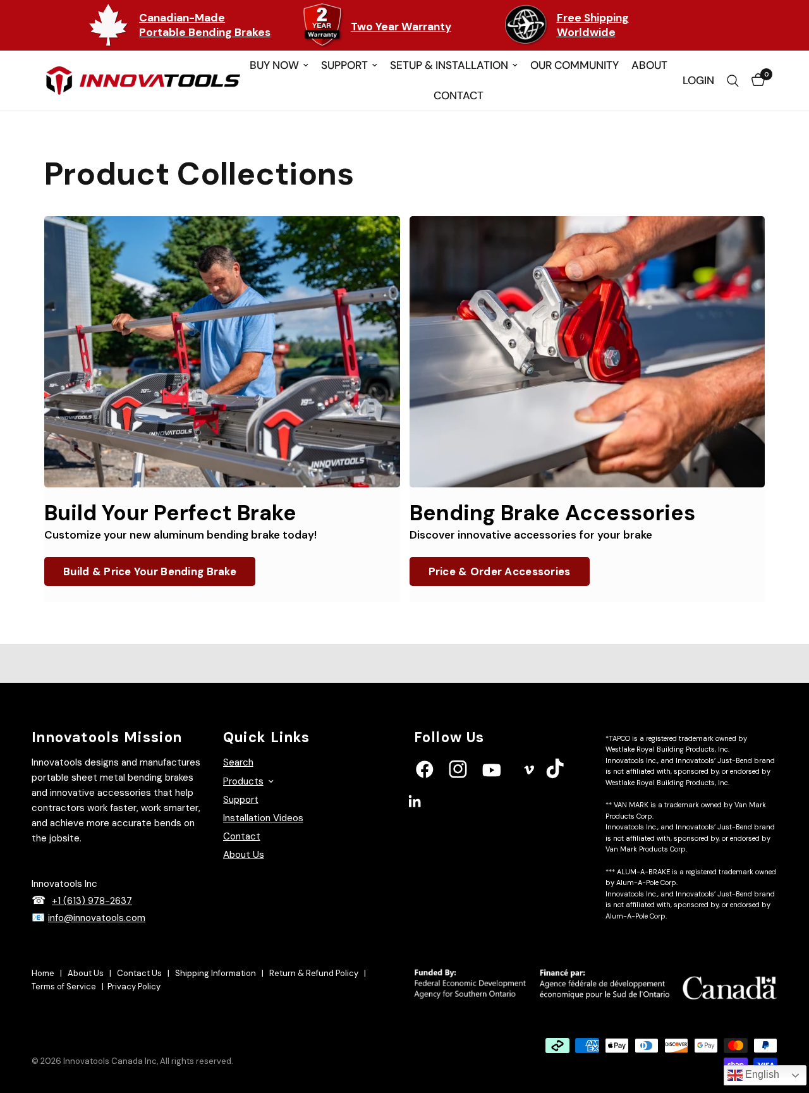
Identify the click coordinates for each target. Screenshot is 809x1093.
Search (238, 762)
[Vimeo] (538, 770)
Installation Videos (263, 818)
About (649, 65)
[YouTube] (507, 770)
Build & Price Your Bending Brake (149, 571)
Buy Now (274, 65)
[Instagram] (474, 769)
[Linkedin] (431, 801)
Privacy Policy (134, 986)
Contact (459, 95)
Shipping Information (216, 973)
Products (243, 781)
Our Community (574, 65)
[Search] (733, 81)
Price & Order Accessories (500, 571)
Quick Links (266, 737)
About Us (243, 854)
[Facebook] (440, 769)
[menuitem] (279, 66)
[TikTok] (571, 768)
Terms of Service (65, 986)
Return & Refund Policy (314, 973)
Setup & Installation (449, 65)
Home (44, 973)
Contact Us (140, 973)
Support (344, 65)
